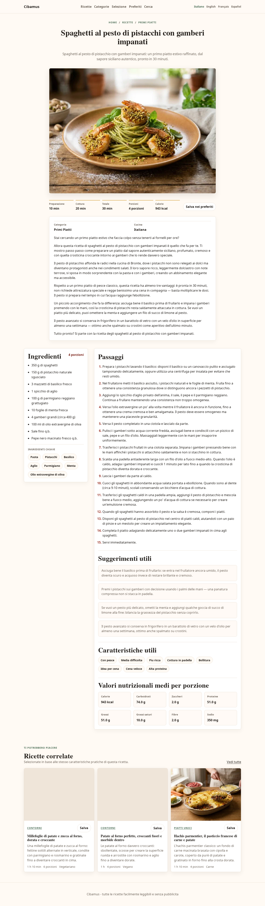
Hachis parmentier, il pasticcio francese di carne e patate (205, 837)
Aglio (33, 466)
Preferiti (135, 6)
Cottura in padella (179, 660)
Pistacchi (51, 457)
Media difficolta (131, 660)
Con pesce (107, 660)
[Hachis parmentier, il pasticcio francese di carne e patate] (206, 794)
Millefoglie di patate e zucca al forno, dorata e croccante (54, 837)
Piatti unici (183, 828)
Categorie (101, 6)
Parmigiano (52, 466)
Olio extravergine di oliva (47, 474)
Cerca (148, 6)
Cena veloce (134, 669)
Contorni (34, 828)
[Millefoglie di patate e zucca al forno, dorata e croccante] (59, 794)
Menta (71, 466)
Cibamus (31, 6)
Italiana (140, 229)
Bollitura (204, 660)
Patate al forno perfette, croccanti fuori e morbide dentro (131, 837)
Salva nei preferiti (199, 207)
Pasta (34, 457)
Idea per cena (110, 669)
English (211, 6)
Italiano (199, 6)
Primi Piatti (63, 229)
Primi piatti (147, 22)
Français (223, 6)
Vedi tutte (234, 762)
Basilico (69, 457)
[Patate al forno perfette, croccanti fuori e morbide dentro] (133, 794)
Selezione (119, 6)
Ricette (86, 6)
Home (113, 22)
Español (236, 6)
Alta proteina (158, 669)
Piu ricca (155, 660)
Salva (84, 828)
